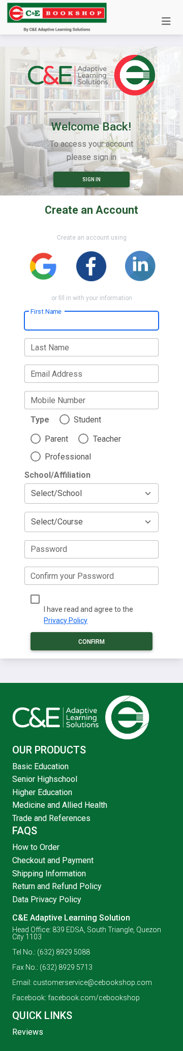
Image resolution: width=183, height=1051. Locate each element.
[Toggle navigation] (166, 21)
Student (87, 419)
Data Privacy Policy (46, 899)
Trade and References (51, 818)
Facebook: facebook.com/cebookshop (76, 998)
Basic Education (40, 766)
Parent (56, 439)
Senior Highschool (44, 779)
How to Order (35, 847)
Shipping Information (49, 873)
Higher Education (42, 792)
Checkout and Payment (53, 860)
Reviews (27, 1032)
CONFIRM (91, 641)
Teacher (106, 439)
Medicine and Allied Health (59, 805)
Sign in (91, 179)
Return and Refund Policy (57, 886)
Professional (68, 457)
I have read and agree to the (88, 615)
